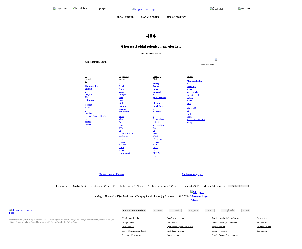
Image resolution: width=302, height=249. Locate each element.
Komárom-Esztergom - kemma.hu (224, 222)
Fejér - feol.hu (172, 222)
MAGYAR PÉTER (150, 17)
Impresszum (62, 186)
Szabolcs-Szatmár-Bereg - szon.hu (225, 235)
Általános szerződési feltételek (163, 186)
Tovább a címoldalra (207, 64)
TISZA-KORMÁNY (176, 17)
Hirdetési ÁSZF (191, 186)
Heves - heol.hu (173, 235)
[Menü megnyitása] (244, 9)
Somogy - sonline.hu (219, 231)
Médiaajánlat (79, 186)
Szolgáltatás (228, 210)
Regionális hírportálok (134, 210)
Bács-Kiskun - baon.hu (130, 218)
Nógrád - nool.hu (218, 227)
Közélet (158, 210)
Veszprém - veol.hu (264, 227)
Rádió (246, 210)
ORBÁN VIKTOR (125, 17)
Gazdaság (175, 210)
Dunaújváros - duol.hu (175, 218)
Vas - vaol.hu (262, 222)
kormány (190, 77)
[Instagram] (140, 175)
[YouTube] (165, 175)
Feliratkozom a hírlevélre (111, 174)
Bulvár (210, 210)
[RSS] (174, 175)
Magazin (193, 210)
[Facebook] (131, 175)
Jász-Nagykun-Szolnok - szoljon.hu (225, 218)
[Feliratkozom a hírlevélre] (80, 9)
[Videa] (157, 175)
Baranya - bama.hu (129, 222)
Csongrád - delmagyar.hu (131, 235)
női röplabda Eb (88, 79)
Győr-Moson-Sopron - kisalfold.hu (180, 227)
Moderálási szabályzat (215, 186)
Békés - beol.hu (128, 227)
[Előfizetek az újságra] (216, 9)
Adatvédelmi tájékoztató (103, 186)
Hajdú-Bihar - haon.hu (175, 231)
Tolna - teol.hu (262, 218)
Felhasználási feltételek (131, 186)
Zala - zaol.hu (262, 231)
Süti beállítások (238, 186)
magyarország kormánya (124, 78)
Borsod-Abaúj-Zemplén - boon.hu (134, 231)
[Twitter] (148, 175)
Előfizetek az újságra (192, 174)
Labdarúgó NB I (157, 78)
